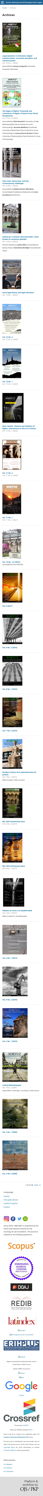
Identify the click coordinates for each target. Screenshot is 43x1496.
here (30, 1430)
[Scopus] (21, 1246)
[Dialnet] (21, 1373)
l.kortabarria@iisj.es (10, 1450)
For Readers (8, 1464)
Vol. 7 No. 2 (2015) (9, 731)
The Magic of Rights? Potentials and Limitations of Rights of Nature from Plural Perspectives (20, 113)
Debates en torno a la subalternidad (17, 910)
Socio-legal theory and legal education (18, 292)
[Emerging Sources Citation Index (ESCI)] (21, 1280)
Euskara (7, 1207)
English (7, 1196)
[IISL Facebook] (13, 1221)
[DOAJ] (21, 1290)
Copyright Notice (9, 1447)
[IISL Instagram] (7, 1221)
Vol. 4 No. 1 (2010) (9, 1041)
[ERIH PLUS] (21, 1353)
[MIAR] (21, 1378)
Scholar (21, 1395)
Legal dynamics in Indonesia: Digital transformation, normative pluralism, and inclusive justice (19, 58)
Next (36, 1185)
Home (4, 8)
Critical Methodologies (11, 1085)
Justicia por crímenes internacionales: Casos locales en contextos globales (20, 238)
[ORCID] (25, 1221)
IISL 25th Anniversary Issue (13, 821)
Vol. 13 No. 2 (7, 337)
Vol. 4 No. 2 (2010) (9, 1000)
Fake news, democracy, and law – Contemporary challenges (16, 182)
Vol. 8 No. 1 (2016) (9, 689)
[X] (19, 1221)
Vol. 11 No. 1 (7, 517)
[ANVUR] (21, 1357)
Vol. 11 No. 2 (7, 473)
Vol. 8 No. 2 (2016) (9, 647)
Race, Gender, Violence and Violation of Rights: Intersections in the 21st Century (19, 427)
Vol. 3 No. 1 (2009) (9, 1132)
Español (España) (10, 1203)
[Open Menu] (2, 2)
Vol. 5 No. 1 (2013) (9, 958)
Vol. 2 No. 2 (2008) (9, 1174)
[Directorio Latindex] (21, 1331)
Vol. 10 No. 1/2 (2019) (11, 562)
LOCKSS (26, 1425)
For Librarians (8, 1471)
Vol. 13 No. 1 (7, 381)
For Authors (8, 1468)
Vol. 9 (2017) (7, 606)
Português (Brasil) (11, 1200)
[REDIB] (21, 1313)
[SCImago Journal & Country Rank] (21, 1335)
